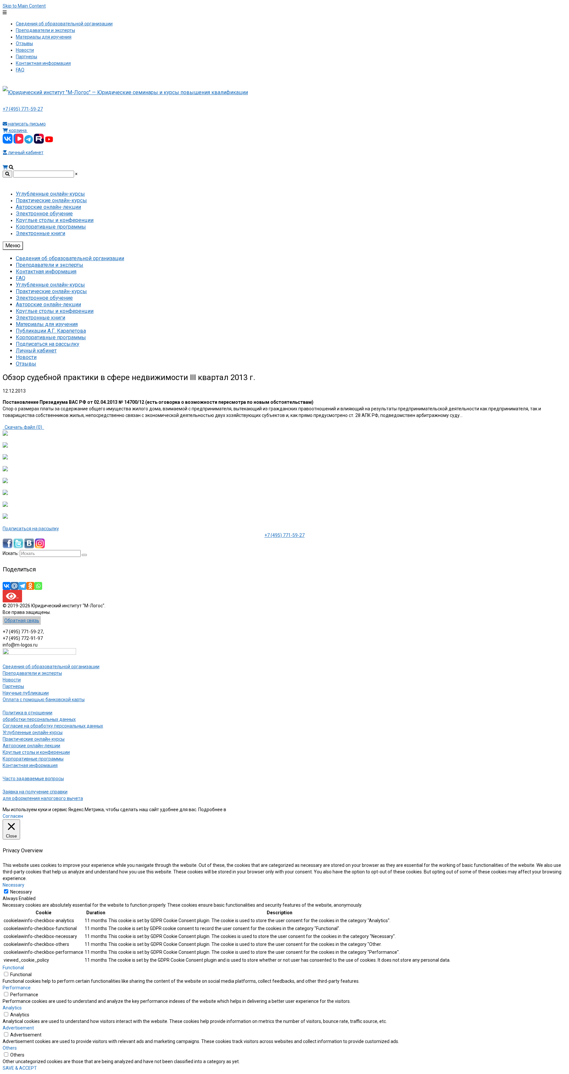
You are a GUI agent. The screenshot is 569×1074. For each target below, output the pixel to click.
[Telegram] (22, 586)
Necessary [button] (13, 885)
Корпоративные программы (33, 758)
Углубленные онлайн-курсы (33, 732)
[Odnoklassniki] (30, 586)
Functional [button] (13, 967)
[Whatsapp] (38, 586)
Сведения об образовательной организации (51, 666)
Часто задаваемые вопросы (33, 778)
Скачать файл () (23, 427)
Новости (12, 679)
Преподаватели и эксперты (32, 673)
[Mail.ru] (14, 586)
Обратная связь (21, 620)
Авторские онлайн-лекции (31, 745)
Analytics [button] (12, 1007)
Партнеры (13, 686)
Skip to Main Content (24, 6)
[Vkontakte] (7, 586)
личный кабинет (25, 152)
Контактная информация (30, 765)
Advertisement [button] (18, 1028)
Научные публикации (26, 693)
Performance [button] (17, 987)
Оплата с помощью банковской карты (44, 699)
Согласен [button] (13, 816)
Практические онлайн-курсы (34, 739)
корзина (18, 130)
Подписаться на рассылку (31, 528)
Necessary (21, 892)
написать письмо (26, 123)
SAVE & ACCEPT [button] (20, 1068)
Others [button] (10, 1048)
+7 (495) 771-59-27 (23, 109)
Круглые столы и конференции (36, 752)
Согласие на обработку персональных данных (53, 726)
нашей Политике (245, 809)
